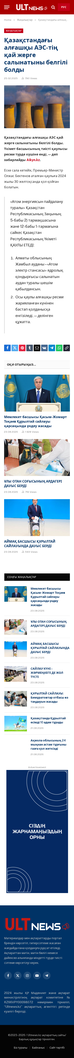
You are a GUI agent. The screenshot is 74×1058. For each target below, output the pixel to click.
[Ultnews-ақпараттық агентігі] (31, 7)
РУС (63, 7)
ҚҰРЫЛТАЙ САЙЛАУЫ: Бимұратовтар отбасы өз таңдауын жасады (49, 697)
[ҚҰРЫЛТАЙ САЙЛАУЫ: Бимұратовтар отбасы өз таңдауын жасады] (15, 699)
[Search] (53, 7)
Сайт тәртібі (57, 1047)
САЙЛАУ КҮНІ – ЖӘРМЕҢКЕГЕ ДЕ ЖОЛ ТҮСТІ (47, 672)
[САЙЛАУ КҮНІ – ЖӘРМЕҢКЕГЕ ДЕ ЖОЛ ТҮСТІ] (15, 674)
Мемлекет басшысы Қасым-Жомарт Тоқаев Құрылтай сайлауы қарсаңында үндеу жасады (35, 421)
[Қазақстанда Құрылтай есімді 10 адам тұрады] (15, 723)
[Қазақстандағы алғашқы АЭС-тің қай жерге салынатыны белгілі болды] (37, 106)
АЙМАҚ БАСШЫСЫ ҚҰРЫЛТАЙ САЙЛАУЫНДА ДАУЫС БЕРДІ (50, 648)
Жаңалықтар (14, 31)
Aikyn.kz (33, 160)
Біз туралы (20, 1047)
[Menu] (6, 7)
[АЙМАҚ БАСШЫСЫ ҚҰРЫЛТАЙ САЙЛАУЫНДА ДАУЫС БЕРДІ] (37, 517)
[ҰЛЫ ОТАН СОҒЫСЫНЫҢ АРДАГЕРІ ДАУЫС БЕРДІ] (37, 457)
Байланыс (38, 1047)
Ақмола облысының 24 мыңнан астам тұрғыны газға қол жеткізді (48, 744)
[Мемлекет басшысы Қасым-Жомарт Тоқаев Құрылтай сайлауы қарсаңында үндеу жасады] (37, 393)
